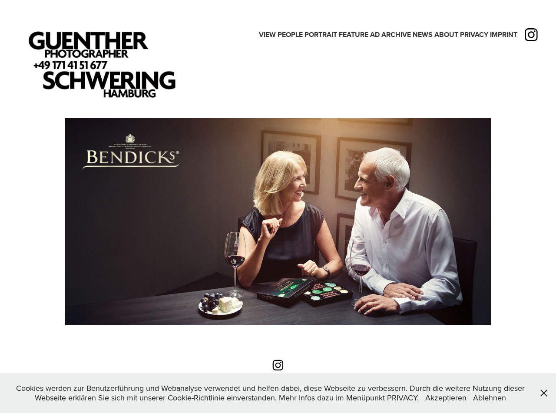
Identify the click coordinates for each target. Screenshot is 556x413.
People (290, 35)
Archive (396, 35)
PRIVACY (474, 35)
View (267, 35)
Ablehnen (489, 397)
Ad (375, 35)
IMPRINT (503, 35)
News (423, 35)
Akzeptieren (446, 397)
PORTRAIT (320, 35)
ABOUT (446, 35)
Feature (353, 35)
